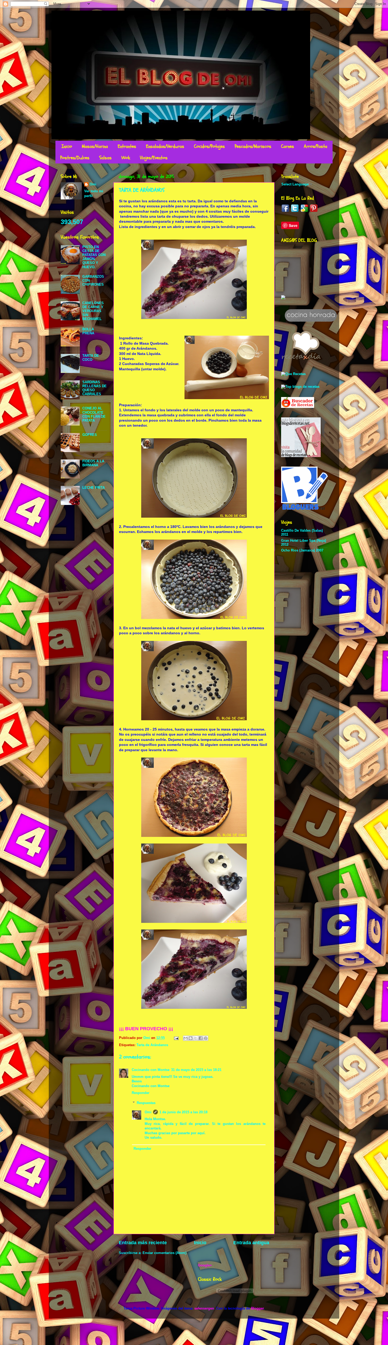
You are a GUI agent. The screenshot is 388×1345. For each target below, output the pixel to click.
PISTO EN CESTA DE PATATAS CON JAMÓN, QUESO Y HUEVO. (94, 257)
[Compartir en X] (195, 1038)
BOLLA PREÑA (88, 331)
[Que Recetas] (293, 374)
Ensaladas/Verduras (165, 146)
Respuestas (146, 1103)
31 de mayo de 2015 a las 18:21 (196, 1070)
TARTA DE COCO (90, 358)
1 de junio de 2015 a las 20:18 (183, 1112)
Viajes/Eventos (154, 157)
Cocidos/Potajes (209, 146)
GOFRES (89, 435)
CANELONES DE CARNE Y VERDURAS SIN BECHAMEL (93, 311)
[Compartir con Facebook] (200, 1038)
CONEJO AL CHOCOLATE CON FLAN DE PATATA (94, 414)
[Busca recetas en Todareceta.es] (300, 387)
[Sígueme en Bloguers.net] (304, 508)
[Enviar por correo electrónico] (185, 1038)
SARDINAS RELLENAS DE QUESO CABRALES (94, 388)
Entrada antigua (251, 1242)
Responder (140, 1093)
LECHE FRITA (93, 488)
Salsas (105, 157)
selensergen (204, 1308)
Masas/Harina (95, 146)
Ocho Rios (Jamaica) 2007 (302, 550)
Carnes (287, 146)
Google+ (205, 1265)
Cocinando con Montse (150, 1070)
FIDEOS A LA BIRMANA (93, 463)
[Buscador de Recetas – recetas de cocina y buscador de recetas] (297, 407)
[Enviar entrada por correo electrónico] (176, 1038)
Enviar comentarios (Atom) (164, 1253)
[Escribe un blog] (190, 1038)
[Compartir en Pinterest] (205, 1038)
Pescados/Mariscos (253, 146)
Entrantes (127, 146)
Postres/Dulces (74, 157)
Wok (125, 157)
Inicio (66, 146)
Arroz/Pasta (315, 146)
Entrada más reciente (143, 1242)
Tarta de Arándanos (152, 1045)
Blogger (257, 1308)
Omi (148, 1112)
